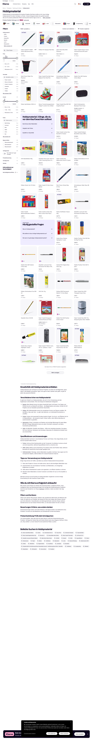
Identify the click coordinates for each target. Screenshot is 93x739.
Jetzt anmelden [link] (80, 734)
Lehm (5, 42)
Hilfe (32, 4)
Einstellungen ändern (30, 733)
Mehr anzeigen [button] (55, 372)
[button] (79, 4)
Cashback (41, 489)
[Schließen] (70, 721)
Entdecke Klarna (16, 4)
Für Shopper (5, 1)
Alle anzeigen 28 (6, 136)
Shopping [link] (9, 8)
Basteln (5, 40)
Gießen (24, 410)
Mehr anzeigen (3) (8, 45)
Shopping (24, 4)
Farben (5, 36)
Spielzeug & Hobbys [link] (17, 8)
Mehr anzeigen (46, 17)
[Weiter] (88, 23)
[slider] (4, 58)
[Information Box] (29, 29)
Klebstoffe (6, 38)
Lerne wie (26, 20)
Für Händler (11, 1)
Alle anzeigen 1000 (7, 93)
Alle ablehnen (52, 733)
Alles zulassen (64, 733)
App (29, 4)
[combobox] (68, 29)
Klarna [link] (4, 8)
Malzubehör (6, 44)
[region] (47, 728)
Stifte (5, 34)
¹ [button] (24, 81)
